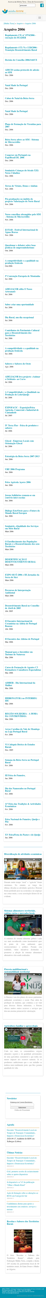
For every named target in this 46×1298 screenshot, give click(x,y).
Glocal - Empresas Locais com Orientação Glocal (19, 442)
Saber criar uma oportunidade (19, 304)
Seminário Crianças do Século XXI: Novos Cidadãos (22, 171)
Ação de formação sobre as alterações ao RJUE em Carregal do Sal (22, 1194)
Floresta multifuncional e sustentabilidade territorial (17, 970)
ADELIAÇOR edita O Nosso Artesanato (18, 290)
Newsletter (12, 1098)
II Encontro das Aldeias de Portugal (22, 639)
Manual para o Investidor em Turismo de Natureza (19, 653)
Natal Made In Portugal (16, 85)
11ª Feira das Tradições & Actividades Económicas (23, 805)
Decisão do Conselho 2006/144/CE (21, 59)
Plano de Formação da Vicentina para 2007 (23, 125)
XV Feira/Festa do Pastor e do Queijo (22, 834)
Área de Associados (35, 2)
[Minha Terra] (9, 23)
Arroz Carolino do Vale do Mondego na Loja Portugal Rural (22, 730)
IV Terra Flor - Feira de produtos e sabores (21, 426)
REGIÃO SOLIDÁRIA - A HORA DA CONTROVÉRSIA (21, 715)
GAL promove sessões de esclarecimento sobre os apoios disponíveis (23, 1173)
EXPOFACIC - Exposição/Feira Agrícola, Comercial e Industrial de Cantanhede (22, 410)
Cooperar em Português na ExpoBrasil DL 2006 (18, 156)
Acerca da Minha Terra (17, 2)
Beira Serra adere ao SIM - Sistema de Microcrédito (22, 141)
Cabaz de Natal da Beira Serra (19, 98)
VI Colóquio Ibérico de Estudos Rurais (20, 746)
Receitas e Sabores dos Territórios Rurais (23, 1222)
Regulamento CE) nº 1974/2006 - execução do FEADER (20, 36)
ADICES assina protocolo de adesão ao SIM (22, 71)
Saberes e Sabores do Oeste (18, 363)
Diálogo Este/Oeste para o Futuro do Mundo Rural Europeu (22, 512)
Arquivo (20, 23)
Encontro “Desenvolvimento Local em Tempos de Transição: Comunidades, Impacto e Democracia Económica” (22, 1133)
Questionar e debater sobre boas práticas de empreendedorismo (20, 246)
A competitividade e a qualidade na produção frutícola (22, 262)
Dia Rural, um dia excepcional (19, 317)
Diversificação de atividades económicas (23, 854)
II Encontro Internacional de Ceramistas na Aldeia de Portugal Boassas (21, 623)
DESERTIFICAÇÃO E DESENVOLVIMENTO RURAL (20, 560)
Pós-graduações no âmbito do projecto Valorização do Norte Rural (22, 200)
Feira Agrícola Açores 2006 (18, 482)
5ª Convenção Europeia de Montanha (22, 276)
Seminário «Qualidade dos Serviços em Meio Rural (22, 527)
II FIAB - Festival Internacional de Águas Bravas (21, 231)
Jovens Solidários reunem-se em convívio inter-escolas (20, 496)
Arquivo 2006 (30, 23)
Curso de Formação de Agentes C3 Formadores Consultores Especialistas (23, 668)
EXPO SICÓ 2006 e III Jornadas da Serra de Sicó (22, 576)
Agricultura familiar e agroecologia (21, 1025)
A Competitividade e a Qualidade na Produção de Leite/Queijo (22, 393)
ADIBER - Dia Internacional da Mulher (20, 684)
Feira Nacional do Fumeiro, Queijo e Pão (22, 820)
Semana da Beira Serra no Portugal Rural (22, 761)
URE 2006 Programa (15, 469)
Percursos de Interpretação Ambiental (18, 591)
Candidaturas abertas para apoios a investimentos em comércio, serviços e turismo (21, 1206)
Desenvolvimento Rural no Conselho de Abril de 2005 (22, 607)
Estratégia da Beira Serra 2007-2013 (22, 456)
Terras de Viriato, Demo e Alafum (21, 185)
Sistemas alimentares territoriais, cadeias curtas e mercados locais (20, 912)
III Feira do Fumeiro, (15, 775)
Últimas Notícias (14, 1152)
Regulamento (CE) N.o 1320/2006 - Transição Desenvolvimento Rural (21, 49)
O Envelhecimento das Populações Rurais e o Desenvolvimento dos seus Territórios (22, 544)
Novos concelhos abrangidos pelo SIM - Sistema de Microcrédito (23, 215)
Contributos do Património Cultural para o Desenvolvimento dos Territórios (22, 333)
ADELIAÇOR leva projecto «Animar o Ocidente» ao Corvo (22, 378)
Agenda (10, 1124)
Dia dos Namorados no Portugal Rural (20, 789)
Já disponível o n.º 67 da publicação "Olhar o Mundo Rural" (20, 1183)
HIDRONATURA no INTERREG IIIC (21, 699)
